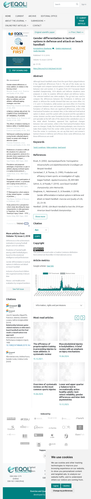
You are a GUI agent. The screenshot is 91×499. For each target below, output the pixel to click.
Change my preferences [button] (63, 491)
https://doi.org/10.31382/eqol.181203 (47, 69)
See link (50, 266)
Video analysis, (51, 147)
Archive (32, 16)
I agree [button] (56, 486)
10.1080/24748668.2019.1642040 (20, 345)
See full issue (18, 289)
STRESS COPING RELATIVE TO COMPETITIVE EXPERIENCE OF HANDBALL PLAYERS (18, 114)
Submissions (37, 21)
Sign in (84, 4)
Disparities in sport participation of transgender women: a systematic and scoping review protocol (18, 182)
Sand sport (62, 147)
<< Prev (72, 32)
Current (19, 16)
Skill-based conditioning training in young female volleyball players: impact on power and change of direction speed (18, 137)
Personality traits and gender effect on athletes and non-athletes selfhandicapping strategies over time (16, 100)
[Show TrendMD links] (29, 226)
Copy (37, 236)
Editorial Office (49, 16)
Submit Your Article (82, 21)
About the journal (15, 21)
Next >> (80, 32)
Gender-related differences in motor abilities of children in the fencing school (17, 87)
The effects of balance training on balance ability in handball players (18, 125)
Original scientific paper (45, 32)
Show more (40, 216)
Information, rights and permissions (51, 305)
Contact (37, 25)
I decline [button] (66, 486)
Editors (32, 471)
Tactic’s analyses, (39, 147)
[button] (77, 318)
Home (8, 16)
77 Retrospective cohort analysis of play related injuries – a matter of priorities (18, 194)
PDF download (19, 70)
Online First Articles (16, 25)
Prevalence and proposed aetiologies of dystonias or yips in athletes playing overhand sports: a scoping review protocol (18, 168)
